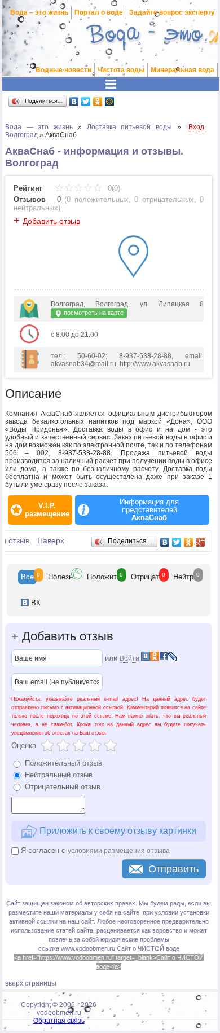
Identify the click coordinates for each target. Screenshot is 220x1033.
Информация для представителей (149, 510)
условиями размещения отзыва (119, 851)
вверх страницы (30, 983)
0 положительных (98, 199)
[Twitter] (86, 101)
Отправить (173, 868)
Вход (196, 127)
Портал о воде (98, 12)
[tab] (27, 577)
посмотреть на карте (93, 312)
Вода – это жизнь (39, 12)
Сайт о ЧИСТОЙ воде (148, 948)
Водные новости (63, 70)
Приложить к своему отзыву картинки (116, 831)
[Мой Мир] (110, 101)
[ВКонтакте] (74, 101)
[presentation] (27, 577)
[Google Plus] (200, 542)
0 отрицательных (164, 199)
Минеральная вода (182, 70)
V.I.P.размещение (47, 510)
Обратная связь (59, 1021)
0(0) (112, 188)
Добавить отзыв (51, 221)
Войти (129, 658)
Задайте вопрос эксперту (172, 12)
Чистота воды (121, 70)
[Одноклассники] (98, 101)
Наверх (50, 540)
